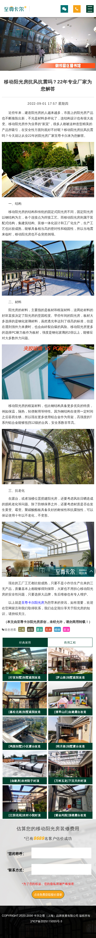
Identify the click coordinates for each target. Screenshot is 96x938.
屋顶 (66, 629)
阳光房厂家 (46, 135)
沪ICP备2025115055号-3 (46, 921)
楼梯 (58, 629)
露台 (40, 629)
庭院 (30, 629)
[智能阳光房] (16, 8)
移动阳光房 (16, 211)
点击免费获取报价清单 (48, 895)
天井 (48, 629)
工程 (22, 629)
